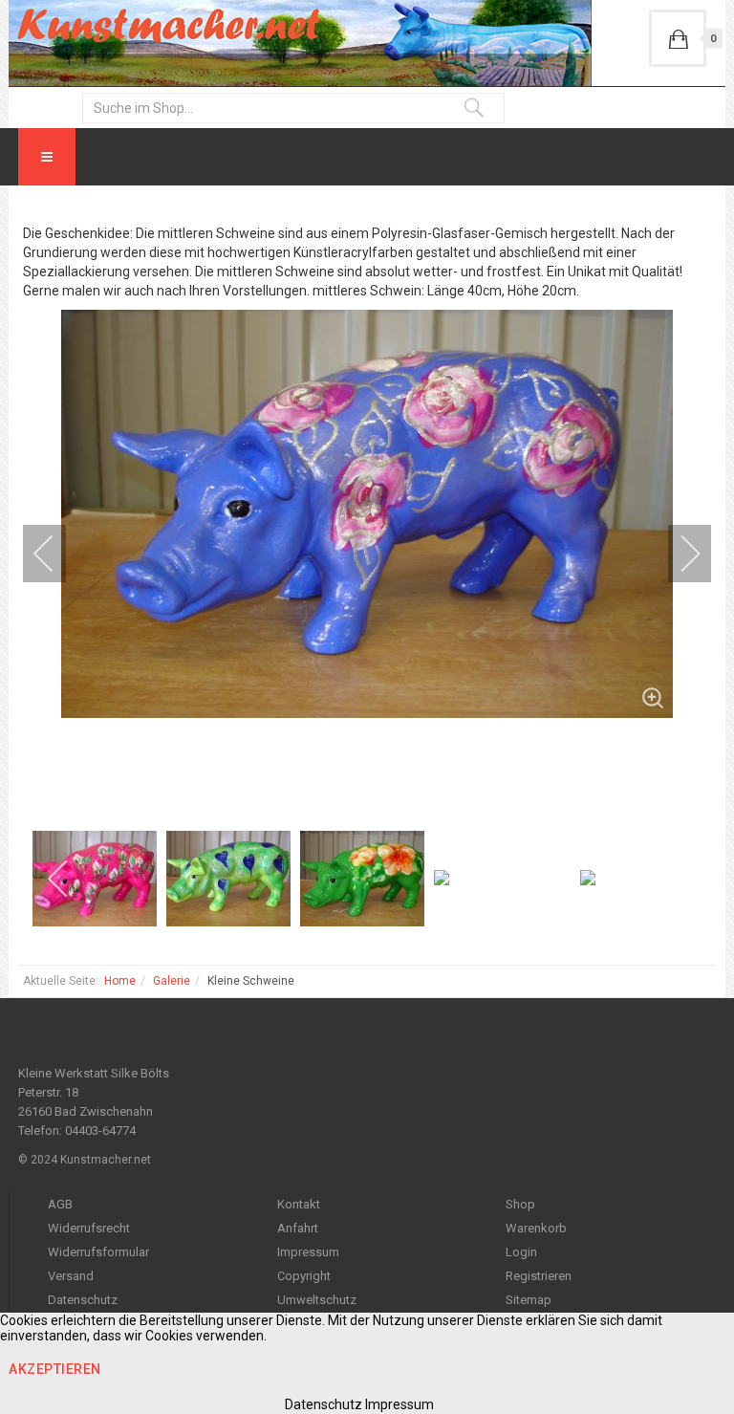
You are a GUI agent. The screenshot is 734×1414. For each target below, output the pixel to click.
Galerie (171, 981)
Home (120, 981)
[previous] (56, 553)
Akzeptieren (55, 1369)
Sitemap (528, 1300)
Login (521, 1252)
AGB (60, 1204)
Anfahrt (297, 1228)
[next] (677, 553)
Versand (71, 1276)
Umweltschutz (316, 1300)
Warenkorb (536, 1228)
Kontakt (298, 1204)
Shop (520, 1204)
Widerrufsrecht (89, 1228)
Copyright (304, 1276)
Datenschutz (83, 1300)
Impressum (308, 1252)
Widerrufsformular (98, 1252)
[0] (677, 38)
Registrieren (539, 1276)
